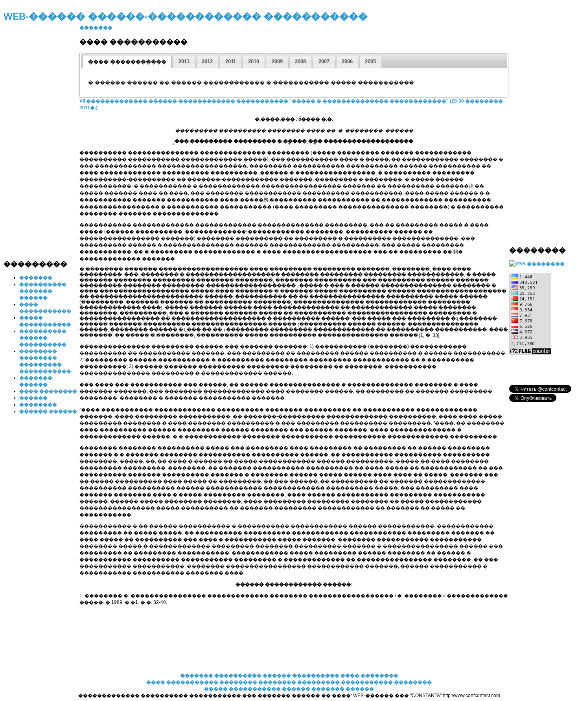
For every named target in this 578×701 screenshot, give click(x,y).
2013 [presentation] (184, 61)
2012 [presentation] (207, 61)
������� (35, 277)
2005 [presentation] (370, 61)
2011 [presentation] (230, 61)
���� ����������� (182, 682)
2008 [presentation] (300, 61)
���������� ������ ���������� (42, 337)
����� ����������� (242, 689)
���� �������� (48, 391)
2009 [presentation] (277, 61)
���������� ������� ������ (42, 291)
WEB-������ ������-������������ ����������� (186, 16)
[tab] (127, 61)
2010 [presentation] (253, 61)
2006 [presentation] (347, 61)
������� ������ (342, 689)
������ (33, 398)
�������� (38, 404)
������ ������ (48, 411)
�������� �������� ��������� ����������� (306, 682)
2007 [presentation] (323, 61)
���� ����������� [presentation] (127, 61)
